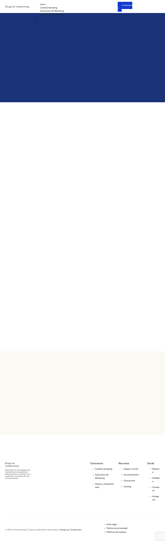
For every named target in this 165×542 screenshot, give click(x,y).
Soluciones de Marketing (52, 11)
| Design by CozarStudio (70, 529)
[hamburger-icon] (35, 1)
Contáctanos (125, 6)
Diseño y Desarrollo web (52, 14)
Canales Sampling (48, 7)
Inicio (42, 4)
